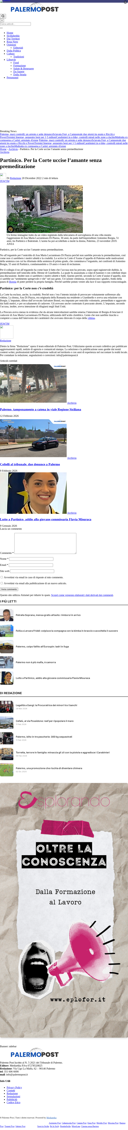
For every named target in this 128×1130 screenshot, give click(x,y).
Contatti (11, 1090)
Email (4, 565)
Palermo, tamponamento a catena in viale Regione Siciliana (40, 409)
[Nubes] (64, 1)
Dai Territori (13, 38)
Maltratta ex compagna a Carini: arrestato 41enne (40, 146)
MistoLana (76, 1126)
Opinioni (11, 44)
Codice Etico (13, 1102)
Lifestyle (11, 59)
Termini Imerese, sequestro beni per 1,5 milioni (31, 137)
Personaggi (12, 77)
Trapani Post (9, 1126)
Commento (7, 553)
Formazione (19, 65)
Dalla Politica (14, 50)
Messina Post (113, 1123)
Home (10, 32)
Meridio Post (101, 1123)
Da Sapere (18, 71)
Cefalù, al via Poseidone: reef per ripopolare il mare (45, 721)
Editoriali (18, 47)
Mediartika (51, 1117)
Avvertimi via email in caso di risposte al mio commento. (33, 577)
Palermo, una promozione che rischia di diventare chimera (49, 768)
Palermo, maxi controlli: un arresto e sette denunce (26, 134)
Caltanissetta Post (69, 1123)
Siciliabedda (13, 35)
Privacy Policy (14, 1087)
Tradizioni (18, 56)
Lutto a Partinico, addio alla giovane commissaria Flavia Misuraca (45, 519)
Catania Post (81, 1123)
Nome (4, 558)
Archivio (13, 149)
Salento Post (20, 1126)
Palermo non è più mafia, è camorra (36, 662)
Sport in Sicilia (43, 1126)
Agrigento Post (55, 1123)
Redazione (15, 178)
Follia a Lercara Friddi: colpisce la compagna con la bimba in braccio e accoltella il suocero (67, 630)
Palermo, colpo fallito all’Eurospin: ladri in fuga (42, 646)
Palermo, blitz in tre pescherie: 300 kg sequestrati (44, 736)
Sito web (4, 571)
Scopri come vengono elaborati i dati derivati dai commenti (82, 595)
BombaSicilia (65, 1126)
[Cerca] (3, 16)
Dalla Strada (19, 74)
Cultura (10, 53)
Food (16, 62)
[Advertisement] (64, 105)
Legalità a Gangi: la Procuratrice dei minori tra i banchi (46, 705)
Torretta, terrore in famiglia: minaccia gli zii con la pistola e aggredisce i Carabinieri (63, 752)
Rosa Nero (12, 41)
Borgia (12, 281)
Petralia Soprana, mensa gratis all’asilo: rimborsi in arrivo (48, 615)
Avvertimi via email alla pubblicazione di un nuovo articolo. (35, 583)
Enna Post (92, 1123)
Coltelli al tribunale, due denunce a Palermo (30, 464)
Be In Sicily (54, 1126)
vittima (91, 318)
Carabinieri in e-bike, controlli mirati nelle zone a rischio (85, 137)
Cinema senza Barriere (90, 1126)
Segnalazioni (13, 1096)
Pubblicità (12, 1099)
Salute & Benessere (23, 68)
